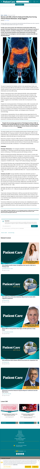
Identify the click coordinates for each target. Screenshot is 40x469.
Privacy (20, 437)
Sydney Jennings (6, 300)
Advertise (20, 432)
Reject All (35, 466)
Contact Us (20, 433)
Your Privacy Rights (20, 439)
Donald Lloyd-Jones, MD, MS (8, 331)
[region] (20, 464)
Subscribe (34, 226)
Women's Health (4, 232)
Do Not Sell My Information (20, 438)
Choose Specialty (19, 4)
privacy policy (22, 228)
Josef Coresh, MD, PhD (7, 393)
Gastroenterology (11, 232)
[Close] (38, 461)
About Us (20, 431)
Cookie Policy (15, 464)
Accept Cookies (28, 466)
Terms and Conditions (20, 436)
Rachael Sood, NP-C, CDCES (8, 268)
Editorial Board (20, 434)
